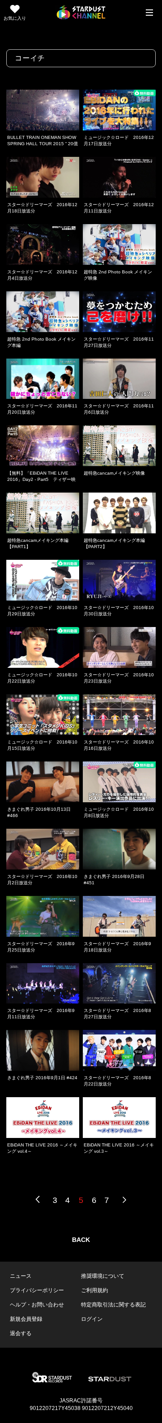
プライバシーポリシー (37, 1290)
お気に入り (15, 18)
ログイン (92, 1319)
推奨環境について (102, 1276)
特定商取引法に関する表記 (113, 1305)
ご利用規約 (94, 1290)
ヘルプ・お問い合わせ (37, 1305)
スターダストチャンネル (81, 12)
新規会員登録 (26, 1319)
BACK (81, 1239)
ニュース (21, 1276)
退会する (21, 1333)
